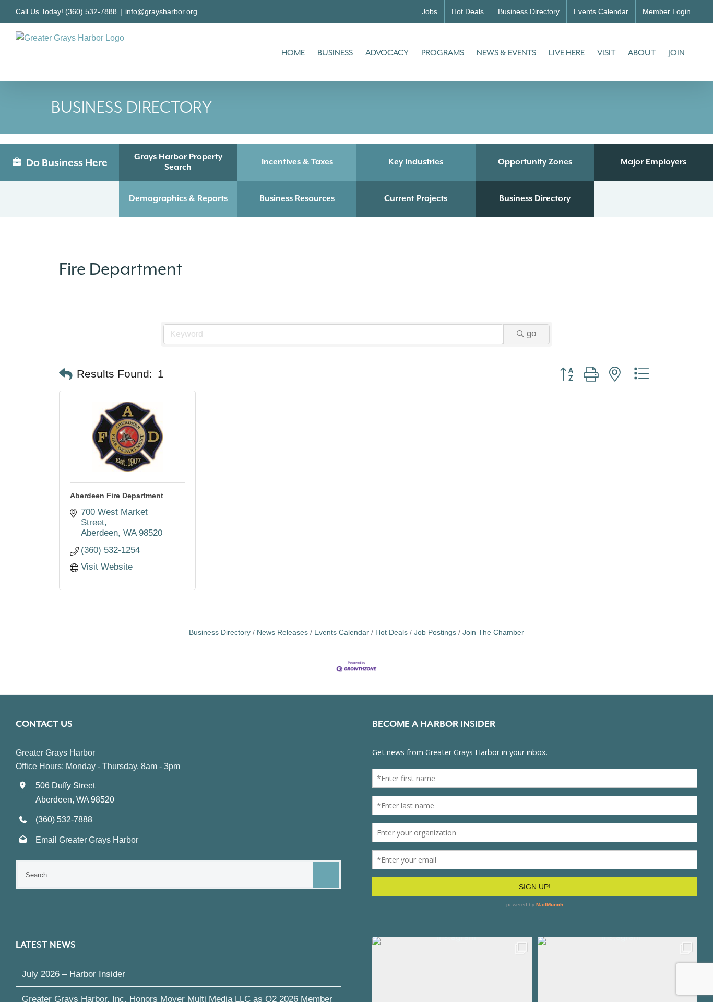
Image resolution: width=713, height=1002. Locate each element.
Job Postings (435, 632)
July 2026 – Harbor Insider (73, 962)
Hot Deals (391, 632)
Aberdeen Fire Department (116, 495)
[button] (66, 374)
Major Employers (653, 162)
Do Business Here (66, 162)
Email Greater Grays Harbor (86, 839)
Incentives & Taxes (297, 162)
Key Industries (415, 162)
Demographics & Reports (178, 198)
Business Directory (535, 198)
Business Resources (297, 198)
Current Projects (415, 198)
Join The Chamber (493, 632)
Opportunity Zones (535, 162)
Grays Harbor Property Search (178, 162)
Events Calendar (341, 632)
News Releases (282, 632)
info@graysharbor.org (161, 11)
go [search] (531, 333)
